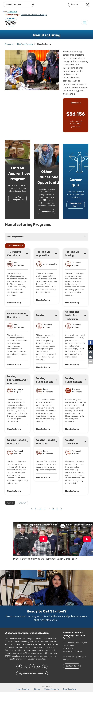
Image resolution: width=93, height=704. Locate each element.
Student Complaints (51, 689)
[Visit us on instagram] (44, 666)
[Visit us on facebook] (19, 666)
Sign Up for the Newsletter (31, 674)
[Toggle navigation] (84, 22)
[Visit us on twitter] (25, 666)
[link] (90, 342)
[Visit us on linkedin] (32, 666)
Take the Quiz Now (76, 204)
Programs (9, 44)
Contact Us (71, 666)
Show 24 (22, 503)
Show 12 (10, 503)
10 (40, 508)
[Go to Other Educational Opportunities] (46, 156)
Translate (12, 11)
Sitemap (37, 689)
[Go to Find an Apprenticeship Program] (17, 153)
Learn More (46, 212)
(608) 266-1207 (69, 657)
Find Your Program (25, 44)
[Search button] (87, 4)
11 (44, 508)
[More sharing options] (90, 361)
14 (57, 508)
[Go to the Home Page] (11, 22)
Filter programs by (14, 237)
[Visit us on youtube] (38, 666)
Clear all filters (14, 246)
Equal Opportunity (70, 689)
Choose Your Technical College (34, 15)
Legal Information (22, 689)
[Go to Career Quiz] (79, 162)
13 (53, 508)
